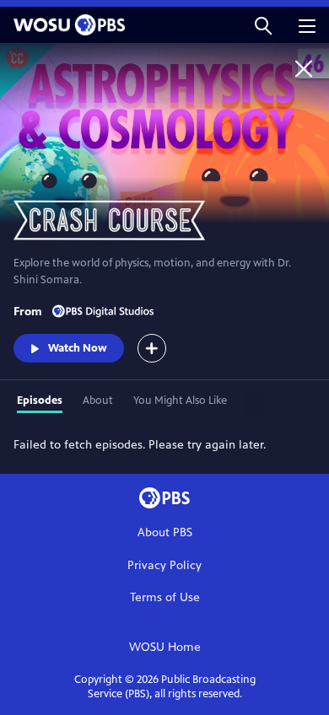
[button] (263, 25)
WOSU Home (165, 647)
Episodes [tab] (39, 400)
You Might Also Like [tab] (180, 400)
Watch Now (77, 348)
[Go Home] (303, 68)
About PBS (165, 532)
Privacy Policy (164, 565)
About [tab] (98, 400)
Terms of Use (165, 597)
